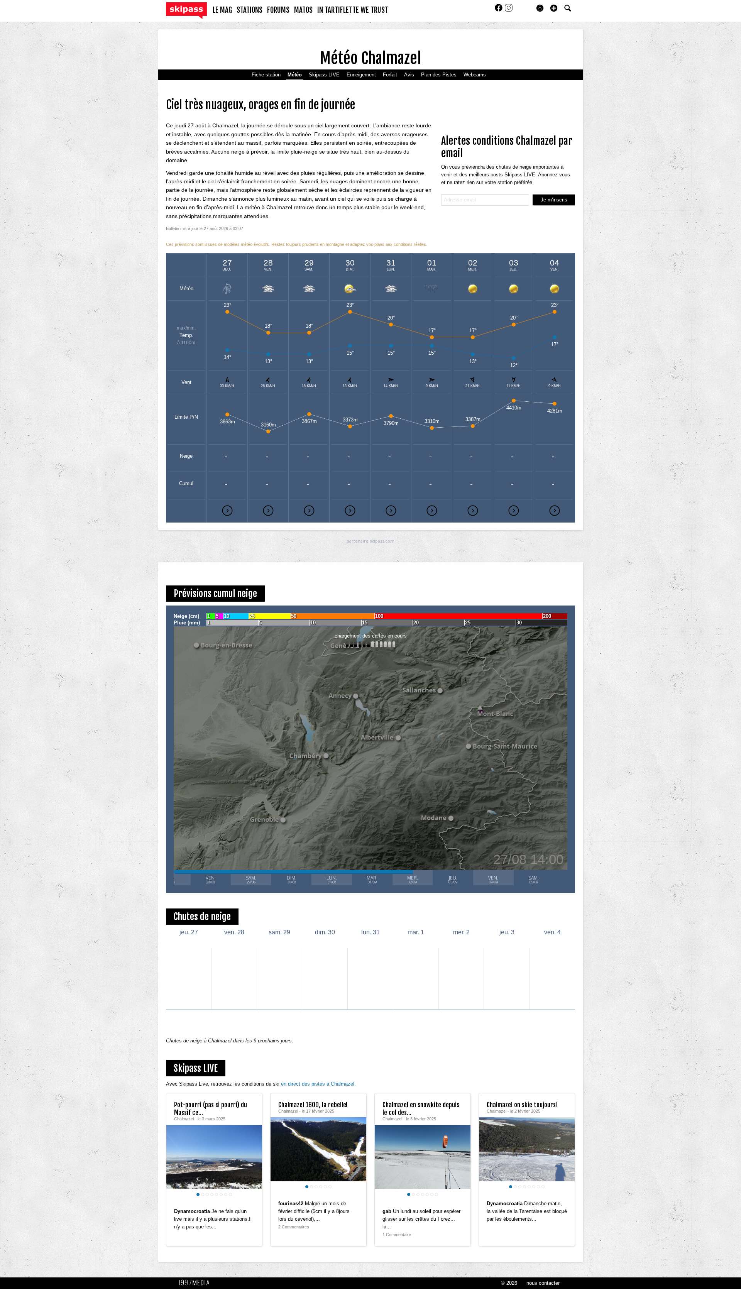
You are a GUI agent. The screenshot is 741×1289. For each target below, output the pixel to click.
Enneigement (361, 75)
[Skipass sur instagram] (508, 10)
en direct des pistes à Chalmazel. (318, 1084)
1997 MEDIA (196, 1282)
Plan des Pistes (439, 75)
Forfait (390, 75)
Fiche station (266, 75)
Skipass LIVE (324, 75)
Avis (409, 75)
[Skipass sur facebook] (499, 10)
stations (249, 10)
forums (278, 10)
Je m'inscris (554, 200)
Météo (295, 75)
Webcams (475, 75)
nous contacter (543, 1283)
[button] (554, 8)
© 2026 (509, 1283)
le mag (222, 10)
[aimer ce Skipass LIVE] (250, 1203)
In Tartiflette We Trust (352, 10)
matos (303, 10)
